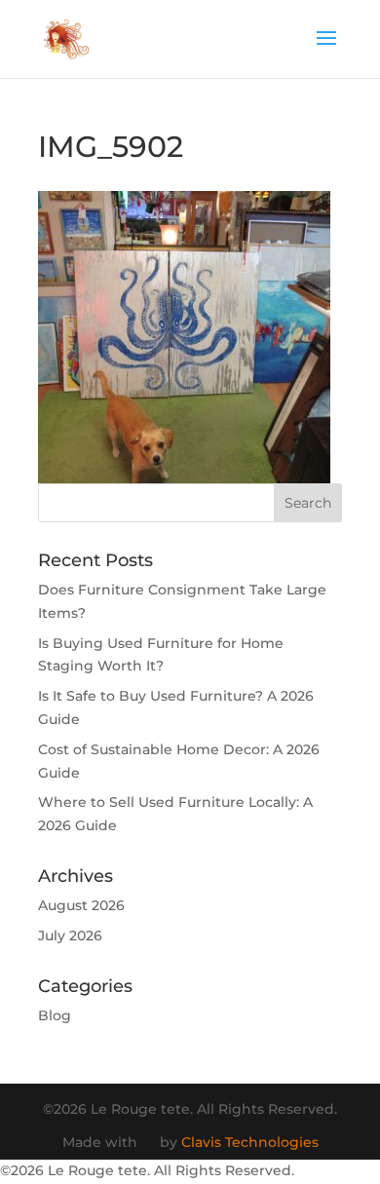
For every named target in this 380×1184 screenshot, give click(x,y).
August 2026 (81, 905)
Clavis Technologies (250, 1142)
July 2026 (70, 935)
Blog (54, 1015)
